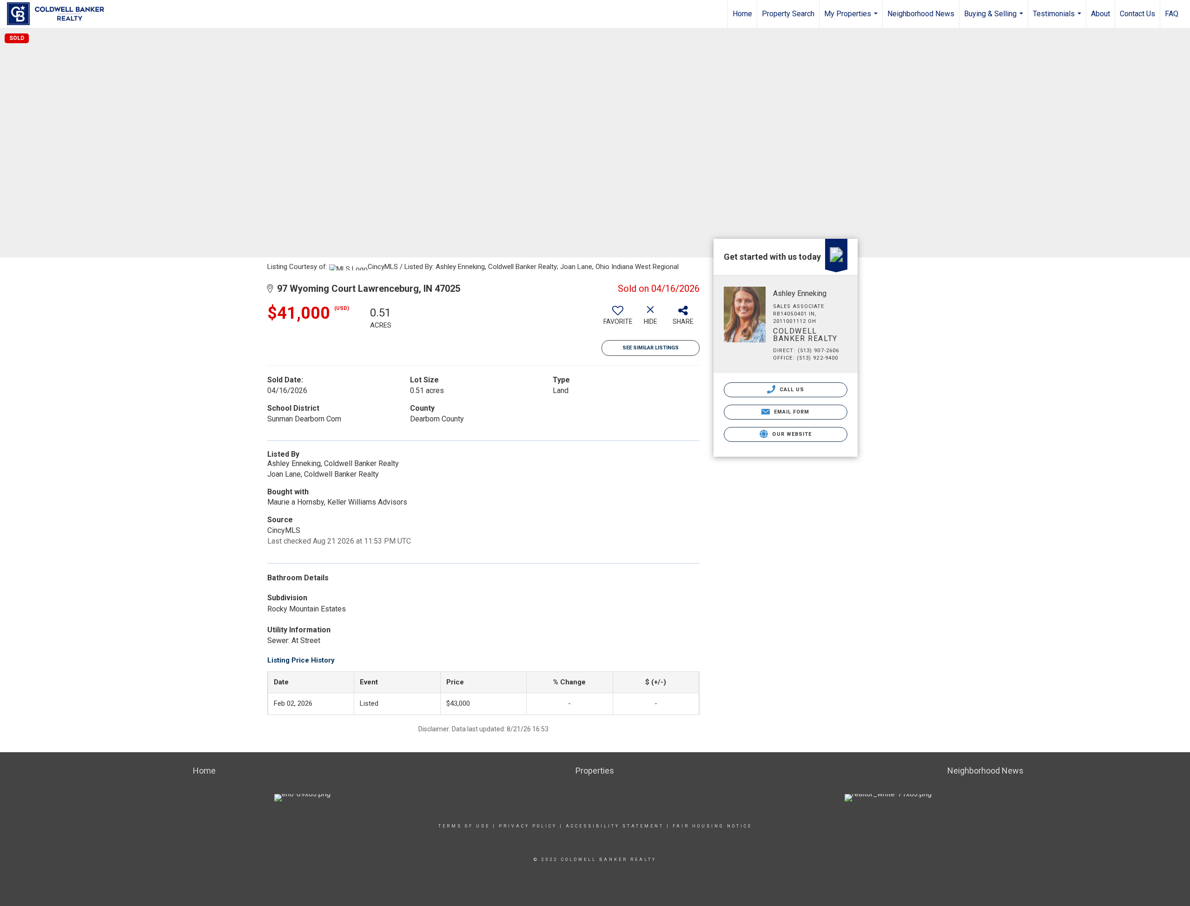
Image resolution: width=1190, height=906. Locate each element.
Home (742, 13)
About (1100, 13)
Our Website (791, 434)
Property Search (788, 13)
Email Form (790, 412)
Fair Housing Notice (712, 826)
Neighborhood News (920, 13)
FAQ (1171, 13)
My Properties (852, 18)
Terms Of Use (464, 826)
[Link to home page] (60, 14)
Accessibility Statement (615, 826)
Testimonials (1058, 18)
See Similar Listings (650, 348)
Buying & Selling (994, 18)
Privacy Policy (528, 826)
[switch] (618, 319)
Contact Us (1137, 13)
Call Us (791, 390)
